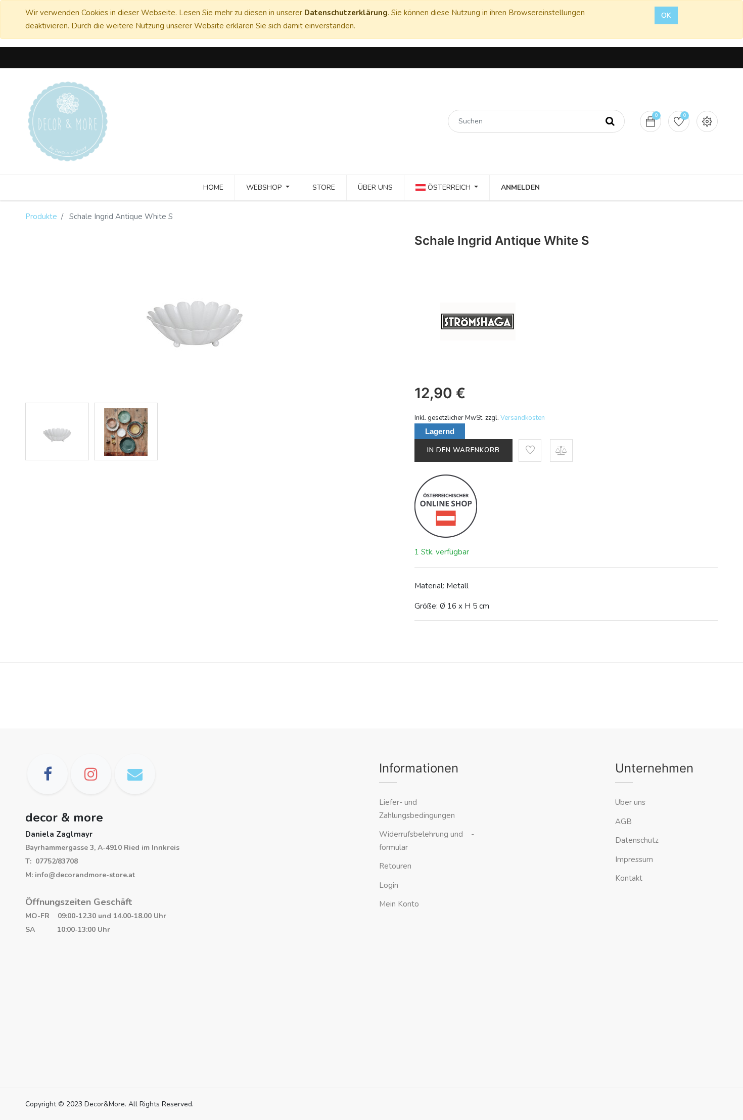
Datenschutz (637, 840)
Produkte (41, 216)
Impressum (635, 859)
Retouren (395, 866)
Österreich (449, 187)
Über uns (630, 802)
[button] (530, 450)
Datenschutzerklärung (346, 13)
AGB (623, 821)
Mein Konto (399, 904)
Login (388, 885)
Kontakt (629, 878)
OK (666, 15)
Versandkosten (522, 417)
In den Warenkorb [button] (463, 450)
